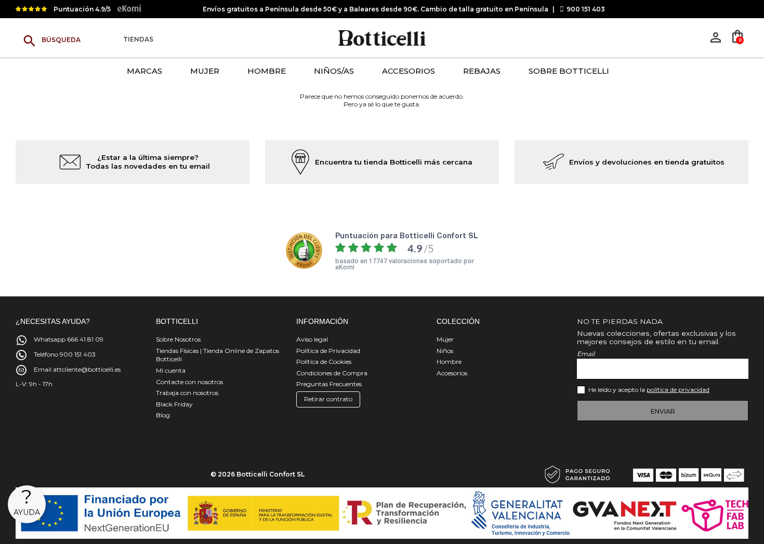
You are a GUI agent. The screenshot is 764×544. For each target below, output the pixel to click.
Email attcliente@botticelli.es (77, 369)
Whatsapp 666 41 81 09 (68, 339)
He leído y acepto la (648, 389)
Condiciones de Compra (331, 373)
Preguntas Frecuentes (329, 384)
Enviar (663, 411)
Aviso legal (312, 339)
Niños (445, 351)
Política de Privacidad (328, 351)
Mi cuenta (171, 370)
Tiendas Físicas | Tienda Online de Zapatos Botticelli (217, 355)
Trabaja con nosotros (187, 393)
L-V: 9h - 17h (34, 384)
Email (586, 354)
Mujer (445, 339)
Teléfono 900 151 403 (65, 354)
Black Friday (174, 404)
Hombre (449, 361)
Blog (163, 415)
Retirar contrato (328, 399)
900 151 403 (586, 9)
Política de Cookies (323, 361)
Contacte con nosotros (189, 382)
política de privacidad (678, 389)
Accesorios (452, 373)
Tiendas (138, 40)
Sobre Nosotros (178, 339)
